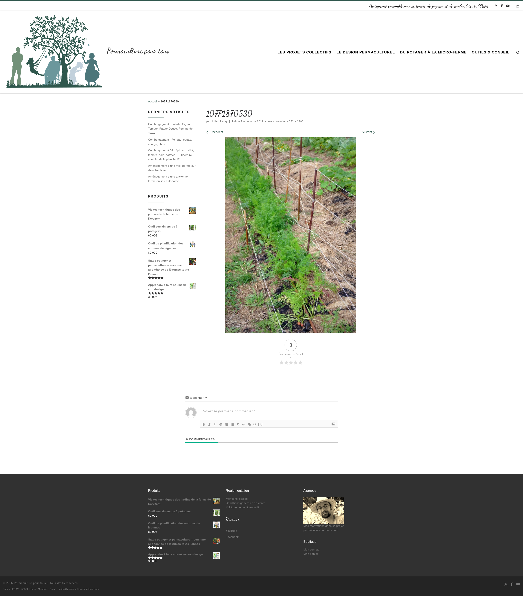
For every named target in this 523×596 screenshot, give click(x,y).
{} (254, 424)
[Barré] (221, 424)
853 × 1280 (296, 121)
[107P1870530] (290, 235)
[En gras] (204, 424)
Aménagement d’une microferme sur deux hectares (172, 168)
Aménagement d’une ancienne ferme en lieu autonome (168, 179)
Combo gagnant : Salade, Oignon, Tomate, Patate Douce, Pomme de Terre (170, 128)
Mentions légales (237, 498)
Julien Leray (219, 121)
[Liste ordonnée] (226, 424)
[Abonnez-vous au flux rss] (496, 5)
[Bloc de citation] (238, 424)
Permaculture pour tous (30, 583)
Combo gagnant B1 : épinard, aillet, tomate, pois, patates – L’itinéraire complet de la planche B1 (171, 155)
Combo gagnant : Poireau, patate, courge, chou (170, 142)
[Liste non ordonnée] (232, 424)
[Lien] (249, 424)
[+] (260, 424)
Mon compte (311, 549)
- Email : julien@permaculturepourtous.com (73, 589)
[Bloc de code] (244, 424)
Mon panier (310, 553)
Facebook (232, 536)
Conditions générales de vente (245, 503)
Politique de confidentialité (242, 507)
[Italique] (209, 424)
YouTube (231, 530)
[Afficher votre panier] (518, 6)
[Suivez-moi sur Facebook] (502, 5)
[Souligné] (215, 424)
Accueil (152, 101)
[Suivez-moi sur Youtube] (508, 5)
